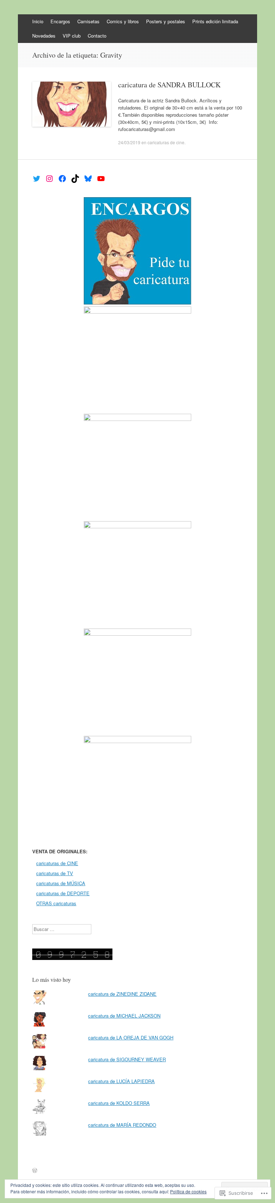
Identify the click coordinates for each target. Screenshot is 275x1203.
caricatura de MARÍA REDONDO (122, 1124)
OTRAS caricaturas (56, 903)
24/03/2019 (129, 142)
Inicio (37, 21)
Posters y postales (165, 21)
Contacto (97, 35)
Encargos (60, 21)
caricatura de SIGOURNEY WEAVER (127, 1059)
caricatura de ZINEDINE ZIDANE (122, 993)
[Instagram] (49, 178)
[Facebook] (62, 178)
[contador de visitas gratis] (72, 958)
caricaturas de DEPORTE (63, 893)
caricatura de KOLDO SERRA (119, 1103)
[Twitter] (36, 178)
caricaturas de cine (166, 142)
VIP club (72, 35)
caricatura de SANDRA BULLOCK (169, 84)
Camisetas (88, 21)
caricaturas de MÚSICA (60, 883)
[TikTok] (75, 178)
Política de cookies (188, 1191)
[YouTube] (101, 178)
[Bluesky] (88, 178)
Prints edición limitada (215, 21)
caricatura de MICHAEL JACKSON (124, 1015)
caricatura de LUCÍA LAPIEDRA (121, 1081)
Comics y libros (123, 21)
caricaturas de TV (54, 873)
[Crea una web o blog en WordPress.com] (34, 1170)
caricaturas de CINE (57, 863)
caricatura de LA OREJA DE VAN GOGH (130, 1037)
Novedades (44, 35)
